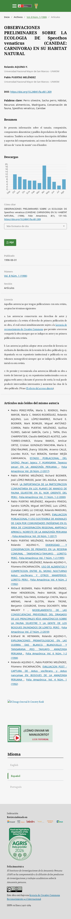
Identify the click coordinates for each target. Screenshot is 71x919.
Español (15, 776)
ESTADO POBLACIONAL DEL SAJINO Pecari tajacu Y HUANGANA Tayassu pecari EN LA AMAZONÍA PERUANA (39, 462)
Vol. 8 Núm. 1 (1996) (37, 17)
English (14, 765)
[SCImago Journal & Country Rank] (26, 701)
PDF (11, 242)
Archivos (18, 17)
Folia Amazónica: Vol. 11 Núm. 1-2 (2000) (42, 497)
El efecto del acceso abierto (39, 388)
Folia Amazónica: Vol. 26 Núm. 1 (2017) (34, 536)
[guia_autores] (30, 741)
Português (16, 787)
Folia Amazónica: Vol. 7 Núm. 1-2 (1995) (41, 558)
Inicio (7, 17)
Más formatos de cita (18, 226)
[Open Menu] (14, 5)
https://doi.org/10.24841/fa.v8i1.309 (31, 91)
